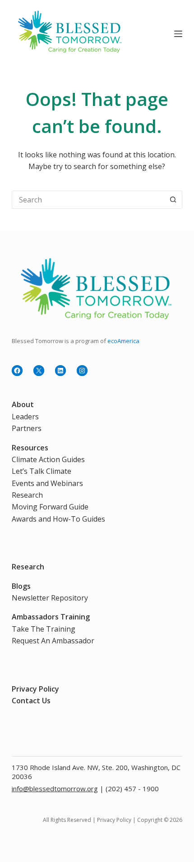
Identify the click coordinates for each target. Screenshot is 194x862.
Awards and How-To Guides (58, 519)
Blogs (21, 586)
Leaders (25, 417)
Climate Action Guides (48, 459)
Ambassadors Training (51, 617)
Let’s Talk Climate (41, 471)
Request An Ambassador (53, 641)
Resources (30, 448)
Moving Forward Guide (50, 507)
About (23, 404)
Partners (27, 428)
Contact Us (31, 701)
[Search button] (173, 200)
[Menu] (178, 34)
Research (27, 495)
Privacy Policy (35, 689)
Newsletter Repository (50, 598)
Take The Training (43, 629)
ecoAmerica (123, 341)
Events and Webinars (47, 483)
